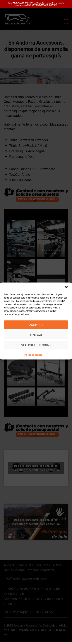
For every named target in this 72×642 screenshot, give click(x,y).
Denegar (36, 335)
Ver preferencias (36, 345)
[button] (66, 287)
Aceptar (36, 325)
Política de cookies (33, 354)
